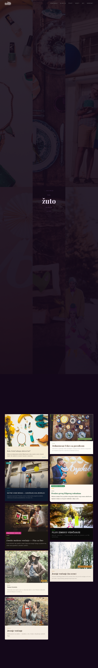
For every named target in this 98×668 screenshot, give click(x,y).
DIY (83, 3)
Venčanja (53, 3)
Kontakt (90, 3)
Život (71, 3)
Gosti (77, 3)
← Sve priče (49, 190)
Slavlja (63, 3)
